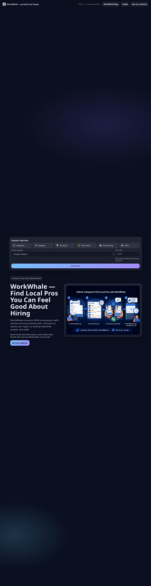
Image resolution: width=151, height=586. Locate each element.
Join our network (139, 4)
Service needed (17, 250)
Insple (125, 4)
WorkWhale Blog (111, 4)
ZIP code (118, 250)
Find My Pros (75, 266)
